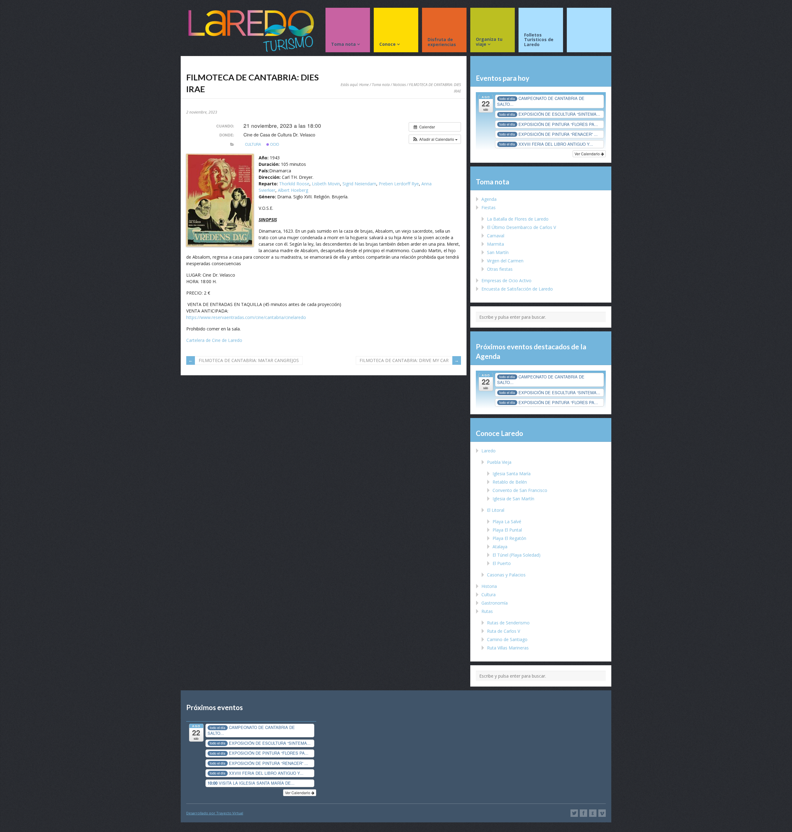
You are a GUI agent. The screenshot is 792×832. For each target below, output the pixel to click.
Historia (489, 586)
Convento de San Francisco (520, 490)
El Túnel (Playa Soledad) (516, 555)
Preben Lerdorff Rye (399, 184)
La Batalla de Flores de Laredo (518, 219)
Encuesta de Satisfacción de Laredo (517, 289)
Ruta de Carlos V (503, 631)
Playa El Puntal (507, 530)
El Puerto (502, 563)
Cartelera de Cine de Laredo (214, 340)
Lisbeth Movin (326, 184)
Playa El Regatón (509, 538)
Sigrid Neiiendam (359, 184)
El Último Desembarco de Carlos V (521, 227)
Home (364, 84)
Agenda (489, 199)
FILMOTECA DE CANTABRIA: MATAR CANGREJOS (249, 360)
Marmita (495, 244)
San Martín (498, 252)
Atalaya (500, 547)
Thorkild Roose (294, 184)
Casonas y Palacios (506, 575)
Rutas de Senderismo (508, 623)
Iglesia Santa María (512, 473)
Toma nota (381, 84)
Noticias (399, 84)
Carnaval (495, 236)
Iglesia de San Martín (513, 499)
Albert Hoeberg (293, 190)
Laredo (488, 451)
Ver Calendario (588, 153)
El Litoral (495, 510)
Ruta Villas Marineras (508, 648)
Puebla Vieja (499, 462)
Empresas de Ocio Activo (506, 280)
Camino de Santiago (507, 639)
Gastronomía (494, 603)
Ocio (274, 144)
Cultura (253, 144)
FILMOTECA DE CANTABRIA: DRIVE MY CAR (404, 360)
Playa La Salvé (507, 521)
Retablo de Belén (510, 482)
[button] (435, 139)
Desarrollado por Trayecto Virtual (214, 813)
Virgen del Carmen (505, 261)
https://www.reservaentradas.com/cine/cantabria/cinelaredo (246, 317)
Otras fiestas (500, 269)
